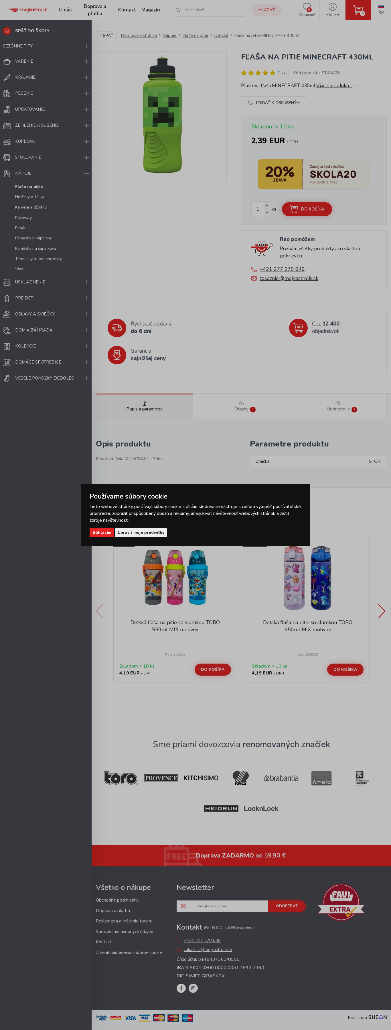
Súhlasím (101, 532)
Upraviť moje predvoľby (141, 532)
